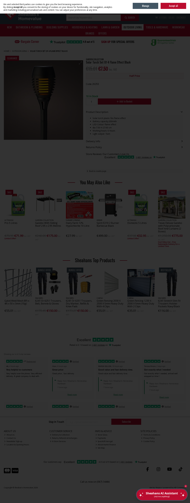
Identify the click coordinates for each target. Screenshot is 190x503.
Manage (145, 6)
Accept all (173, 6)
